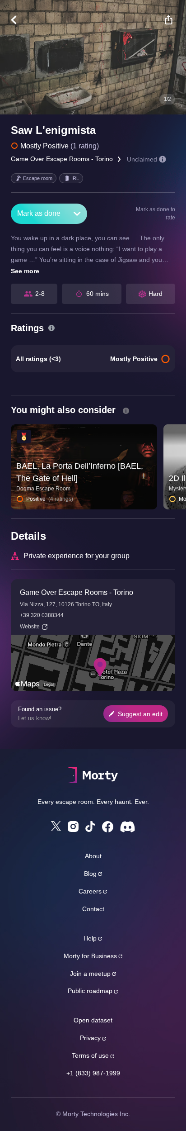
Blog (90, 873)
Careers (90, 891)
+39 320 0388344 (42, 615)
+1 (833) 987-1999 (93, 1073)
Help (90, 938)
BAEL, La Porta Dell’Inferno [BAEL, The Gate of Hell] (79, 472)
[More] (77, 214)
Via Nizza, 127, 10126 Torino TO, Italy (66, 604)
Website (30, 626)
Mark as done (38, 213)
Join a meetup (90, 973)
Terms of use (90, 1055)
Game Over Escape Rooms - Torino (62, 158)
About (93, 856)
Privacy (90, 1037)
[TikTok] (90, 826)
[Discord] (127, 826)
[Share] (168, 20)
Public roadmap (90, 990)
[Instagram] (73, 826)
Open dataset (93, 1020)
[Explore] (18, 20)
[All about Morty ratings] (51, 328)
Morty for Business (90, 956)
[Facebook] (107, 826)
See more (25, 271)
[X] (56, 826)
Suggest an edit (140, 714)
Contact (93, 908)
